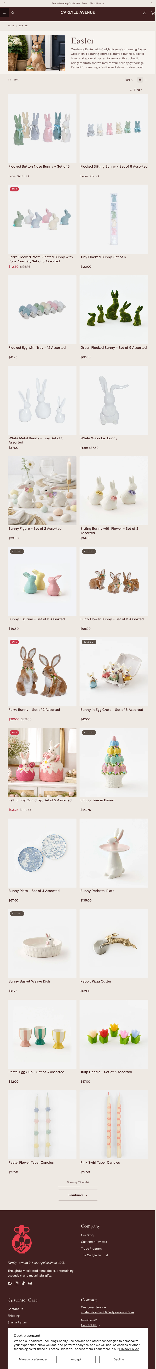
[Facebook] (10, 1283)
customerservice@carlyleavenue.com (106, 1312)
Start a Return (17, 1323)
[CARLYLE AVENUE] (22, 1239)
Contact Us (15, 1309)
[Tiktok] (23, 1283)
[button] (127, 79)
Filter (136, 89)
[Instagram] (16, 1283)
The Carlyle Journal (93, 1256)
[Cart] (151, 13)
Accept (75, 1359)
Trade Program (90, 1249)
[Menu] (4, 12)
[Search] (12, 13)
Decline (117, 1359)
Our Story (86, 1235)
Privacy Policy (129, 1349)
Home (11, 25)
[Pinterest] (30, 1283)
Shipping (14, 1316)
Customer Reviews (93, 1242)
